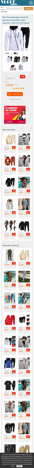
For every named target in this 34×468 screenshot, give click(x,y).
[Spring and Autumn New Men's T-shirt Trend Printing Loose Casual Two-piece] (10, 231)
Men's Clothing (2, 8)
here (13, 466)
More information (15, 94)
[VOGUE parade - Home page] (9, 5)
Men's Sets (4, 12)
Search (28, 8)
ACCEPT (19, 466)
